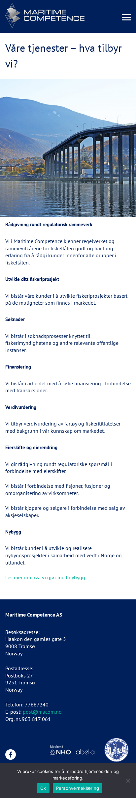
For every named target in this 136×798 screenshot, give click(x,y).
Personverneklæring (77, 788)
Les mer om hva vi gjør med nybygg (45, 577)
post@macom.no (42, 711)
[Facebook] (10, 754)
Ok (43, 788)
